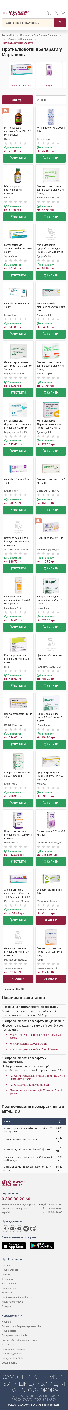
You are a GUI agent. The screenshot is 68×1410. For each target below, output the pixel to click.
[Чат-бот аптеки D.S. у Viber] (33, 1228)
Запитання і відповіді (13, 1349)
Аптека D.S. (8, 35)
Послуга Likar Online (13, 1358)
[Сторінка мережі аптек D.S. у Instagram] (12, 1228)
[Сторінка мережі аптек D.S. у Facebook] (5, 1228)
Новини (6, 1274)
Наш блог (7, 1321)
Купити (20, 158)
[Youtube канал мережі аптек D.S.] (19, 1228)
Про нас (6, 1265)
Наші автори (9, 1288)
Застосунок (8, 1344)
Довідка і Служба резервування (19, 1339)
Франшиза (8, 1278)
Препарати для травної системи (38, 35)
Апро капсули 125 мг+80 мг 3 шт (29, 1084)
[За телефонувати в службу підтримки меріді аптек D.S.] (49, 14)
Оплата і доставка (12, 1353)
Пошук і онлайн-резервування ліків (21, 1326)
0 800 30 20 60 (16, 1199)
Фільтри (17, 100)
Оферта (6, 1306)
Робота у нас (9, 1283)
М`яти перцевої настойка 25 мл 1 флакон (34, 1049)
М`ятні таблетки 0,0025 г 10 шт (28, 1043)
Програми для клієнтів (14, 1335)
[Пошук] (60, 22)
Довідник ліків (9, 1362)
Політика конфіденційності (17, 1297)
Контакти (7, 1292)
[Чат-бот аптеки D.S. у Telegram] (26, 1228)
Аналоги (50, 920)
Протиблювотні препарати (17, 39)
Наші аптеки (9, 1330)
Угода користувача (12, 1301)
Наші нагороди (10, 1269)
